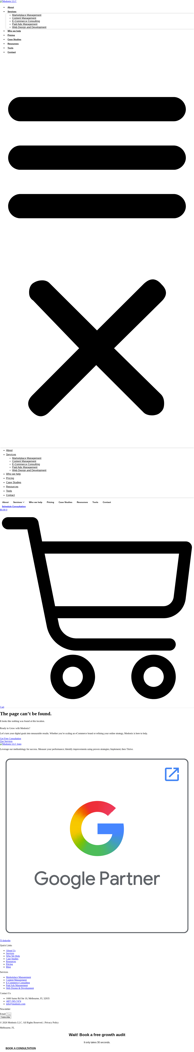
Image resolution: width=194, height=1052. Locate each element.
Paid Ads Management (24, 24)
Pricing (11, 35)
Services (12, 11)
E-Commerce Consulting (26, 21)
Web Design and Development (29, 27)
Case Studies (14, 39)
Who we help (14, 31)
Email (3, 1014)
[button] (97, 251)
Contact (12, 52)
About (11, 7)
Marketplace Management (26, 15)
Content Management (24, 18)
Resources (13, 43)
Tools (10, 48)
